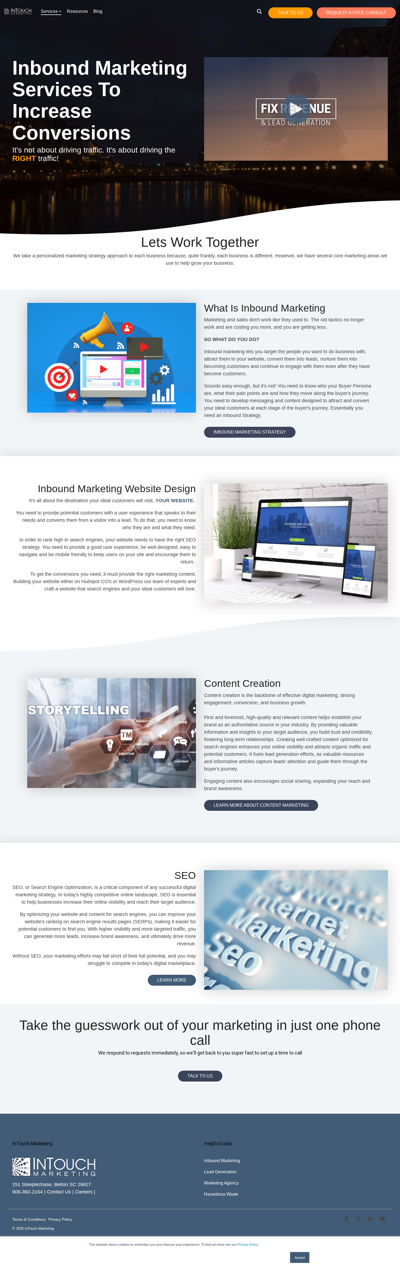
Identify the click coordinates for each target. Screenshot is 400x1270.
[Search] (259, 11)
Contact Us (59, 1192)
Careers (84, 1192)
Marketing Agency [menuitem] (221, 1183)
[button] (347, 1219)
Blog (97, 11)
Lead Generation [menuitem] (220, 1172)
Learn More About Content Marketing (261, 805)
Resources (77, 11)
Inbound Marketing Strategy (250, 432)
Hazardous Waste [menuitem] (221, 1194)
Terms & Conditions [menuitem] (29, 1219)
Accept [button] (300, 1257)
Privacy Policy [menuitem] (60, 1219)
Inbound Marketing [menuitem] (222, 1160)
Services (49, 11)
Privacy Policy (248, 1245)
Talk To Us (290, 12)
